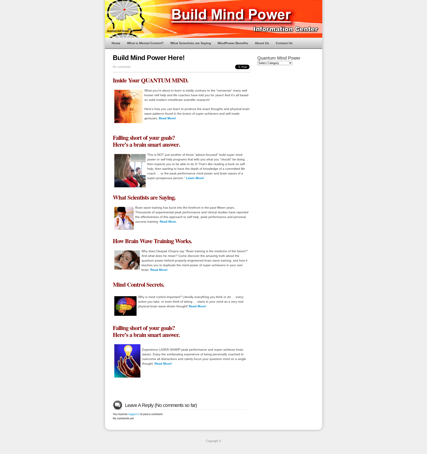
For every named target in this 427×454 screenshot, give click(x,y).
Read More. (168, 221)
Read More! (167, 118)
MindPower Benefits (233, 43)
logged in (134, 414)
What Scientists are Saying (190, 43)
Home (116, 43)
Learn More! (195, 178)
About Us (262, 43)
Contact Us (284, 43)
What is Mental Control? (145, 43)
